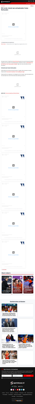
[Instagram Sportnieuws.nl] (13, 390)
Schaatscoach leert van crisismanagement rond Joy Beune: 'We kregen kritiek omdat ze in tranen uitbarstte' (9, 346)
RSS (25, 392)
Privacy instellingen (19, 396)
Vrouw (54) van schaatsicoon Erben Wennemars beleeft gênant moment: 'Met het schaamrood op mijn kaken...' (8, 330)
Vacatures (11, 392)
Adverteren (16, 392)
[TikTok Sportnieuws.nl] (19, 390)
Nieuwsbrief (21, 392)
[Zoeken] (31, 1)
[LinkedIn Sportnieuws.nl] (21, 390)
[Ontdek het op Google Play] (14, 387)
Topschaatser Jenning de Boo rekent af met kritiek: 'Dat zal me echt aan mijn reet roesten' (9, 314)
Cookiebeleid (10, 394)
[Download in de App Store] (21, 387)
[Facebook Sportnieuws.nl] (11, 390)
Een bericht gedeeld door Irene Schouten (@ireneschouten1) (13, 38)
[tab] (11, 294)
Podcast (33, 3)
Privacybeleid (5, 394)
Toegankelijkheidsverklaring (27, 394)
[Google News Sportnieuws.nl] (23, 390)
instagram (4, 269)
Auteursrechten (29, 392)
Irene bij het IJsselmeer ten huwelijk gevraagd (15, 71)
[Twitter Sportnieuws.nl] (15, 390)
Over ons (7, 392)
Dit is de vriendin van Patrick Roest (12, 93)
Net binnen (28, 3)
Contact (3, 392)
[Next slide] (33, 285)
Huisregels (13, 396)
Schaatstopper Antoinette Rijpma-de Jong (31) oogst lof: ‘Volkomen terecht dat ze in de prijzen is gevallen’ (25, 346)
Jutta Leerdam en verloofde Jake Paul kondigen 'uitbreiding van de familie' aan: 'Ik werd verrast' (9, 362)
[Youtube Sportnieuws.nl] (17, 390)
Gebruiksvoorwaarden (17, 394)
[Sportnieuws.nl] (5, 1)
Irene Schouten (16, 61)
